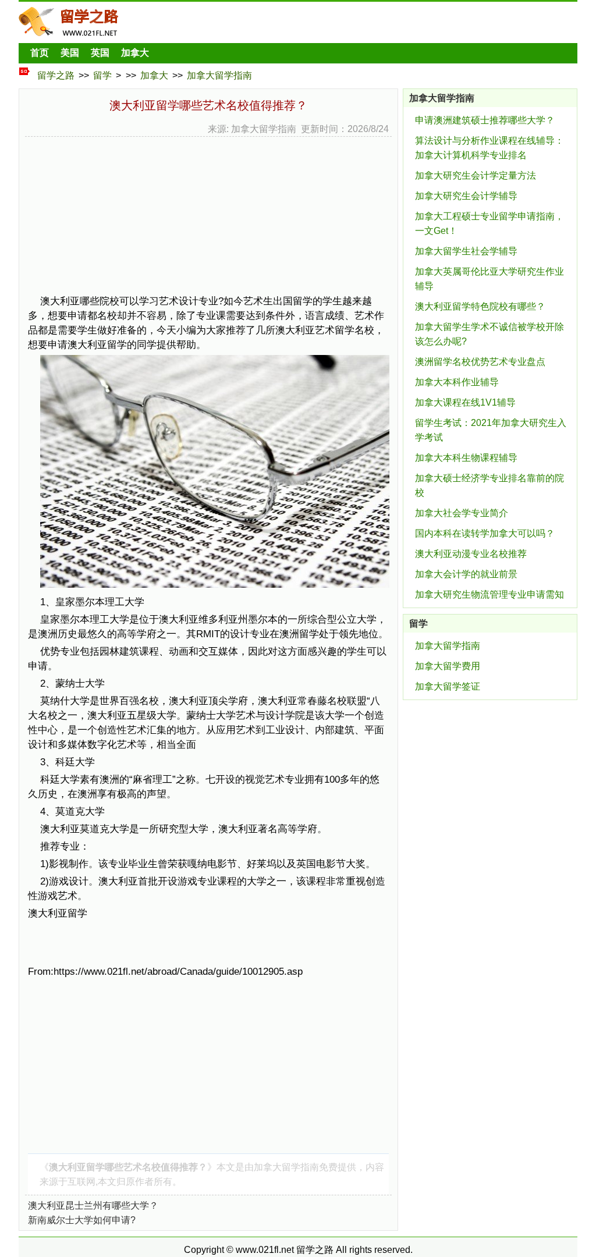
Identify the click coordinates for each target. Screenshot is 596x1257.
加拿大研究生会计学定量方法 (475, 175)
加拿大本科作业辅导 (457, 382)
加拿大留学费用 (447, 666)
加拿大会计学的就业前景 (466, 574)
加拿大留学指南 (219, 75)
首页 (39, 53)
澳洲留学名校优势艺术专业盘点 (480, 362)
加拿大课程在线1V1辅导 (465, 402)
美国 (70, 53)
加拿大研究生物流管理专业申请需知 (489, 594)
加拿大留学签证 (447, 686)
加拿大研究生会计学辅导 (466, 196)
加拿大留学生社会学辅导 (466, 251)
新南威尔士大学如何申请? (82, 1220)
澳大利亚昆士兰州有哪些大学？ (93, 1205)
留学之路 (55, 75)
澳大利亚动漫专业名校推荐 (471, 554)
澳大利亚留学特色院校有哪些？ (480, 306)
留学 (102, 75)
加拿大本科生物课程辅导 (466, 458)
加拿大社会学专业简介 (461, 513)
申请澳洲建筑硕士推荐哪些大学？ (485, 120)
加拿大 (135, 53)
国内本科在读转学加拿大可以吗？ (485, 533)
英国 (100, 53)
